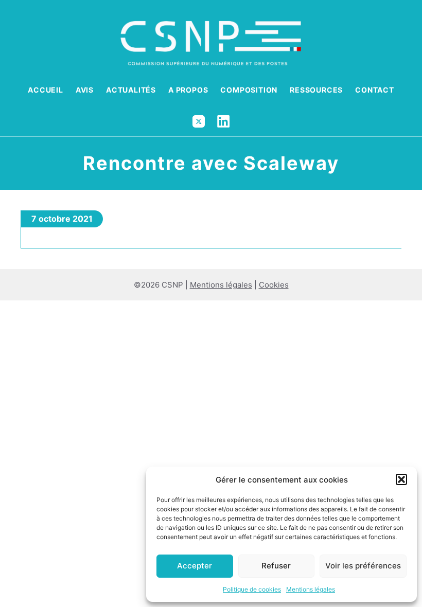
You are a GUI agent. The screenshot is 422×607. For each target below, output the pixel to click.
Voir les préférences (363, 565)
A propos (188, 89)
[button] (401, 479)
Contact (374, 89)
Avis (85, 89)
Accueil (45, 89)
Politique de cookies (252, 589)
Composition (248, 89)
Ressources (316, 89)
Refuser (276, 565)
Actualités (131, 89)
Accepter (194, 565)
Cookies (274, 285)
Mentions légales (310, 589)
